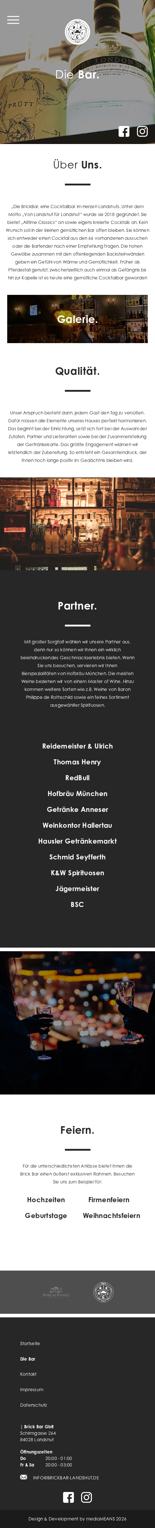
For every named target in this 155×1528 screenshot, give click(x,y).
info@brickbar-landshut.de (66, 1477)
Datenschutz (33, 1405)
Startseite (30, 1343)
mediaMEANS (100, 1519)
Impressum (31, 1389)
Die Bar (28, 1359)
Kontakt (28, 1374)
